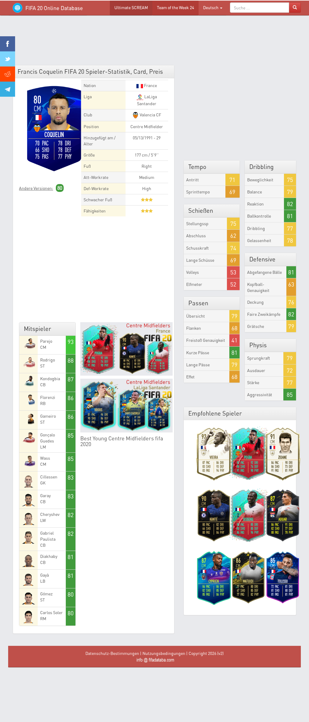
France (150, 85)
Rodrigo (47, 359)
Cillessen (48, 476)
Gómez (46, 593)
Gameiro (48, 416)
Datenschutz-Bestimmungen (112, 653)
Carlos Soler (51, 612)
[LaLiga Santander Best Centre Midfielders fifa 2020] (126, 405)
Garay (45, 495)
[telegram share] (7, 89)
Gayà (44, 575)
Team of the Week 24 (175, 7)
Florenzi (47, 397)
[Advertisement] (154, 42)
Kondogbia (50, 378)
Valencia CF (150, 114)
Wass (45, 458)
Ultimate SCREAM (131, 7)
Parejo (46, 341)
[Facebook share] (7, 43)
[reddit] (7, 74)
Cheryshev (49, 514)
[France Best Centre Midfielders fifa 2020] (126, 349)
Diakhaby (48, 556)
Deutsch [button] (211, 7)
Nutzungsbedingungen (163, 653)
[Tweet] (7, 58)
